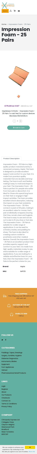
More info (32, 451)
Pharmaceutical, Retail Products (14, 373)
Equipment (6, 364)
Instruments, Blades (9, 361)
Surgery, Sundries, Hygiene (12, 355)
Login (3, 386)
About (4, 392)
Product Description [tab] (11, 158)
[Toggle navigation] (19, 11)
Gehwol (4, 370)
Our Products (7, 395)
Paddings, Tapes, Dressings (12, 353)
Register (5, 389)
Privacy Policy (7, 406)
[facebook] (5, 340)
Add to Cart (20, 127)
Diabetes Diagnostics (10, 358)
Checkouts (6, 398)
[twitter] (2, 340)
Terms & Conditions (9, 404)
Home (4, 24)
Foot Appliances (8, 367)
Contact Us (6, 401)
